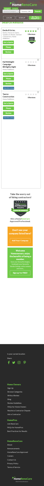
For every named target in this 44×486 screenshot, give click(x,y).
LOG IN (9, 18)
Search (37, 11)
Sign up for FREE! (20, 273)
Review (8, 52)
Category (7, 8)
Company (15, 8)
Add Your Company (20, 240)
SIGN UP (22, 18)
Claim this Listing (8, 88)
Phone (8, 47)
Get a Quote (8, 42)
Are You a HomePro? (35, 17)
